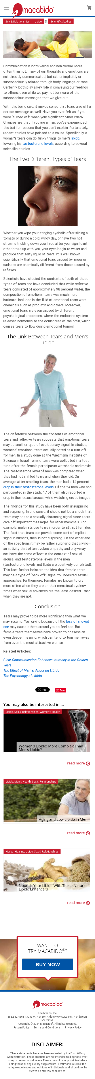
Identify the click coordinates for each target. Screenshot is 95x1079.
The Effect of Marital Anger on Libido (31, 670)
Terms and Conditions (47, 1027)
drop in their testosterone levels (28, 487)
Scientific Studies (61, 21)
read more (76, 763)
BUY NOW (48, 964)
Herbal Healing (15, 851)
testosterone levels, (38, 143)
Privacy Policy (73, 1027)
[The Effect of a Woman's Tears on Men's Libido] (47, 45)
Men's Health (22, 781)
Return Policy (21, 1027)
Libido (38, 21)
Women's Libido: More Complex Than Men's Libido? (51, 747)
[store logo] (33, 11)
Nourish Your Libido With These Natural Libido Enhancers (52, 887)
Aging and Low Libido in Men (63, 819)
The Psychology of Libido (22, 676)
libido (75, 138)
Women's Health (50, 711)
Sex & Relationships (18, 21)
